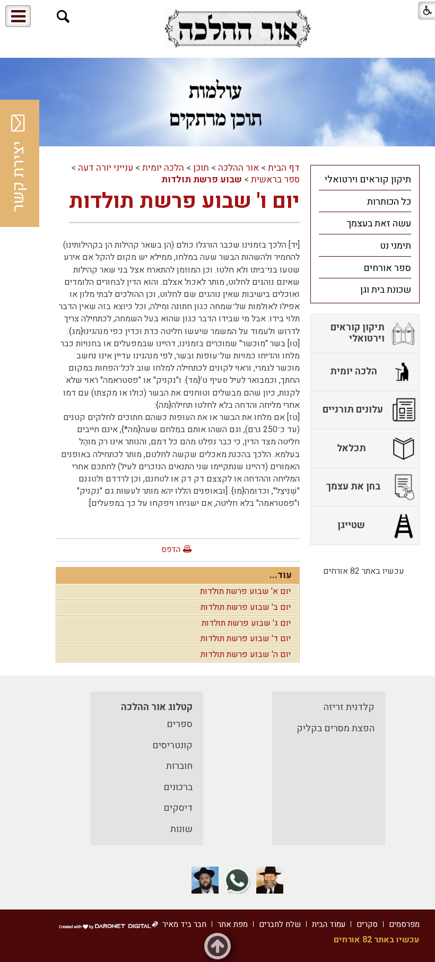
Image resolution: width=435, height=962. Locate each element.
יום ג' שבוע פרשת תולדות (246, 623)
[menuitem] (365, 179)
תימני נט (395, 246)
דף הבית (284, 167)
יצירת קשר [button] (18, 176)
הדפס (170, 549)
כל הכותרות (389, 202)
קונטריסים (172, 745)
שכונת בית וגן (385, 290)
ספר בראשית (275, 179)
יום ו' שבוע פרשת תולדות (184, 201)
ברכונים (178, 787)
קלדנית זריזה (349, 707)
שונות (181, 829)
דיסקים (178, 808)
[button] (63, 16)
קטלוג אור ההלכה (157, 707)
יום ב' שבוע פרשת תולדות (246, 607)
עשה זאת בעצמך (378, 223)
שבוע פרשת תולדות (201, 179)
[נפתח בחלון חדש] (237, 28)
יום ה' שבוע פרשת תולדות (246, 654)
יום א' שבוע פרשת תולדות (245, 591)
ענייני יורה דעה (105, 167)
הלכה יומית (163, 167)
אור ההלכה (238, 167)
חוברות (179, 766)
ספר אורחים (387, 268)
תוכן (201, 167)
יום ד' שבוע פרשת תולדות (246, 638)
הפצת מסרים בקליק (336, 728)
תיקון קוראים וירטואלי (368, 179)
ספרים (180, 724)
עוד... (280, 575)
